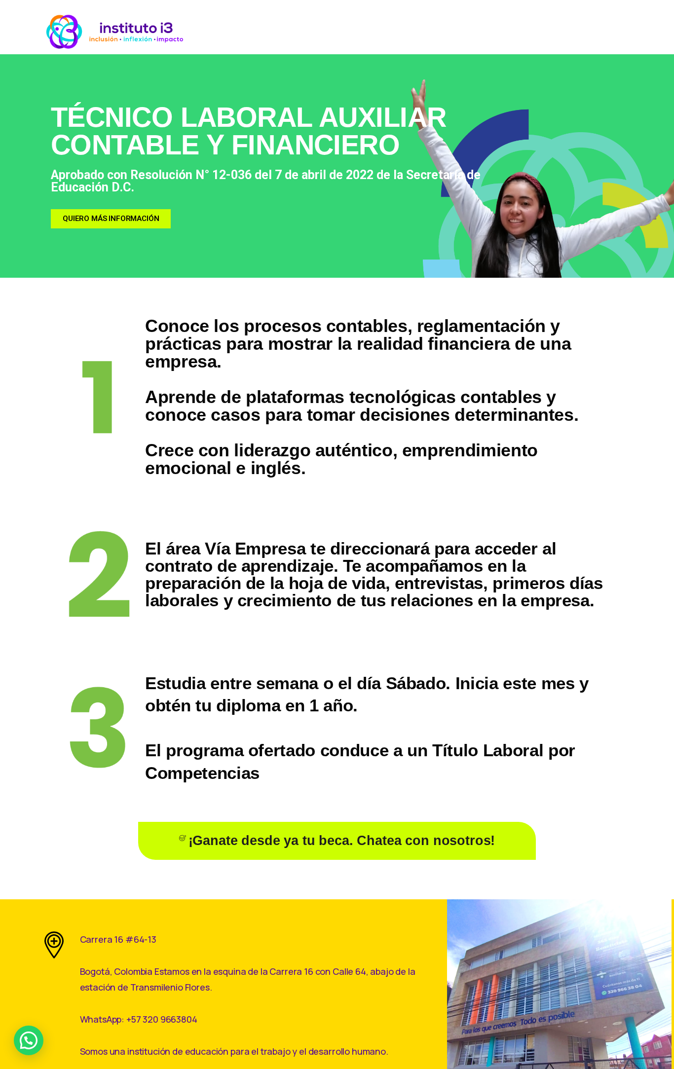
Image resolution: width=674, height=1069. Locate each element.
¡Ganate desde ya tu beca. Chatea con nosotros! (341, 840)
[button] (28, 1040)
